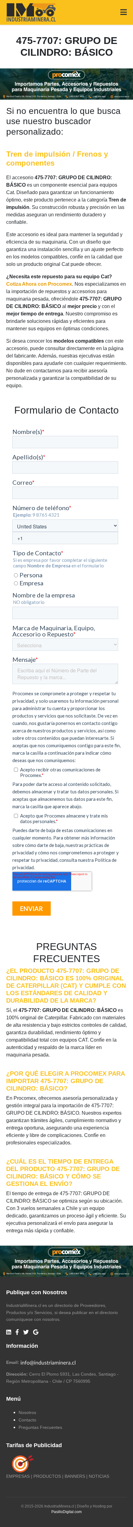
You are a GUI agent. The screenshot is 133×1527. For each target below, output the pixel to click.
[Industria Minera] (31, 12)
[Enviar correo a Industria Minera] (48, 1362)
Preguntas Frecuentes (40, 1427)
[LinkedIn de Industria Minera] (8, 1332)
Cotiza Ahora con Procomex (39, 284)
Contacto (27, 1419)
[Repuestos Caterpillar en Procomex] (66, 1261)
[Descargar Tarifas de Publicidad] (21, 1463)
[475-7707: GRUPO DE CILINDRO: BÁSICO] (66, 83)
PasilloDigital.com (66, 1512)
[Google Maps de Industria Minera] (35, 1332)
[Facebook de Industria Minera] (17, 1332)
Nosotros (27, 1412)
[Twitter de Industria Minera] (26, 1332)
